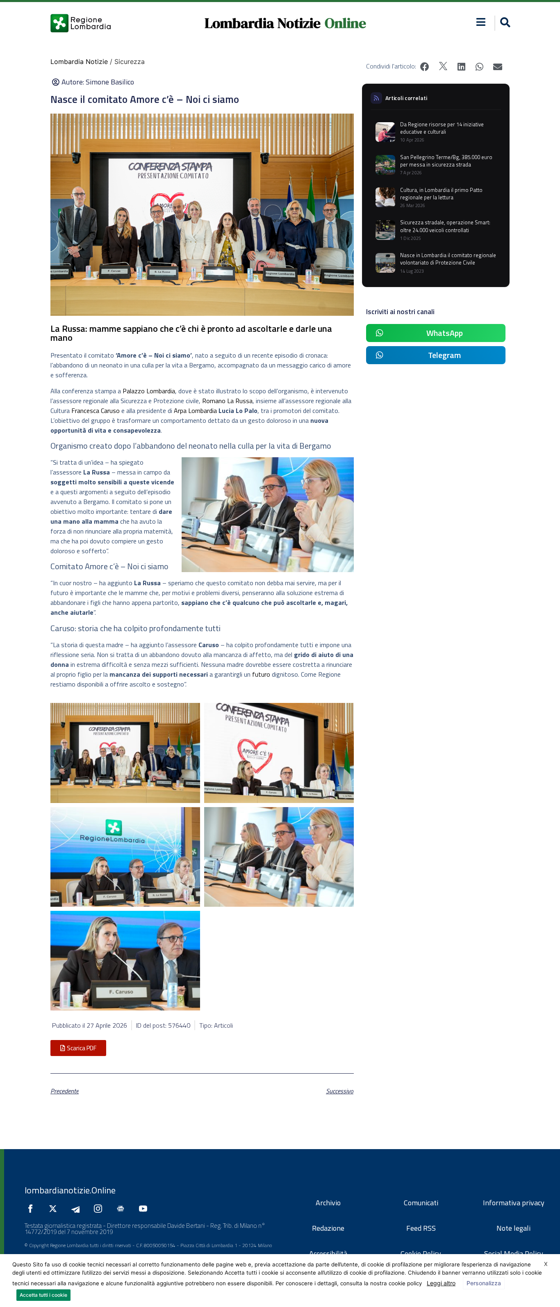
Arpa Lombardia (195, 410)
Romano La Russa (227, 401)
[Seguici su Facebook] (32, 1208)
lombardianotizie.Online (70, 1190)
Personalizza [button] (484, 1283)
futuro (261, 674)
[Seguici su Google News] (122, 1208)
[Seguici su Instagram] (100, 1208)
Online (345, 23)
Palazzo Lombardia (149, 391)
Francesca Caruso (95, 410)
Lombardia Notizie (263, 23)
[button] (481, 22)
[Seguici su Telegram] (77, 1208)
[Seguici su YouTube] (145, 1208)
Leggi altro (441, 1283)
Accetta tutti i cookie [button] (43, 1295)
